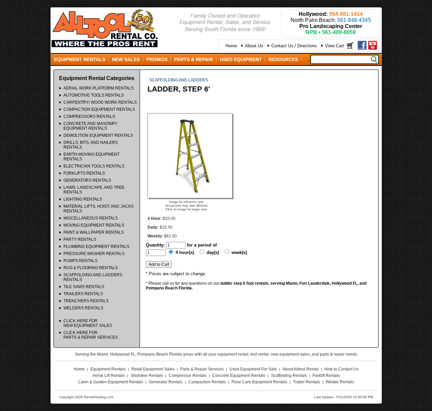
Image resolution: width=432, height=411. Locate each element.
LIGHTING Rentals (82, 199)
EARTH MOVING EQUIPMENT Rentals (91, 156)
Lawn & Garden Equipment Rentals (110, 382)
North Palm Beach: (331, 20)
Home (231, 45)
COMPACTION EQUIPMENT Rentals (99, 109)
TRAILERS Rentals (83, 293)
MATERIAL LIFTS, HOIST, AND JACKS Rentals (98, 208)
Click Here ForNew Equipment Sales (87, 323)
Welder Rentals (340, 382)
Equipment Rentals (79, 59)
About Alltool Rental (300, 369)
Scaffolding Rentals (289, 375)
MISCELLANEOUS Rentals (90, 218)
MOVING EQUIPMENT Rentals (93, 225)
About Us (254, 45)
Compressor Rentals (188, 375)
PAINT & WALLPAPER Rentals (93, 232)
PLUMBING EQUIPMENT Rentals (96, 246)
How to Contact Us (341, 369)
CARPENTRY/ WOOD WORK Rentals (100, 102)
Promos (156, 59)
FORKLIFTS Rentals (84, 173)
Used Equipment (241, 59)
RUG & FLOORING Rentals (90, 267)
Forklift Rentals (326, 375)
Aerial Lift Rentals (108, 375)
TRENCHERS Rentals (86, 301)
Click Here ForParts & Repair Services (90, 335)
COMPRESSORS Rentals (89, 116)
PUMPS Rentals (80, 260)
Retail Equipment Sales (152, 369)
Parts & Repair (193, 59)
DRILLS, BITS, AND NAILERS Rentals (90, 145)
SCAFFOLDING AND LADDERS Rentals (92, 277)
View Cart (334, 45)
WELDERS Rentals (83, 308)
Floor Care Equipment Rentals (259, 382)
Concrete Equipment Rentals (238, 375)
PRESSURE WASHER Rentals (94, 253)
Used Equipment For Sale (253, 369)
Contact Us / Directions (294, 45)
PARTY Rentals (79, 239)
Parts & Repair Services (202, 369)
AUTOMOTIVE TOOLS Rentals (93, 95)
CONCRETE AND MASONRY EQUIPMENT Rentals (90, 126)
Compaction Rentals (207, 382)
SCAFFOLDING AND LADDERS (178, 80)
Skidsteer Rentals (147, 375)
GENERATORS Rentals (87, 180)
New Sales (126, 59)
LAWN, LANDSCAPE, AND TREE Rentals (94, 190)
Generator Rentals (166, 382)
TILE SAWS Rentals (83, 286)
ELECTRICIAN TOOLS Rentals (94, 166)
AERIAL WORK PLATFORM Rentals (98, 88)
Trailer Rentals (306, 382)
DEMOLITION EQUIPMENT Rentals (98, 135)
